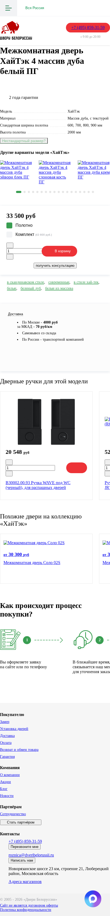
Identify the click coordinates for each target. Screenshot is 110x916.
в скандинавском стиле (25, 282)
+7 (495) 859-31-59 (88, 27)
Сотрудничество (13, 814)
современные (58, 282)
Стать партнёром (20, 822)
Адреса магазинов (25, 881)
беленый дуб (31, 288)
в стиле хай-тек (86, 282)
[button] (18, 192)
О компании (10, 775)
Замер (4, 722)
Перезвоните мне (24, 847)
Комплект (33, 234)
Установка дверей (14, 729)
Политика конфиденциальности (25, 910)
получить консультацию (55, 266)
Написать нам (22, 860)
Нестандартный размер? (24, 141)
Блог (3, 789)
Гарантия (7, 757)
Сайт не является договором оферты (29, 905)
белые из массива (59, 288)
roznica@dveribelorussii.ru (31, 855)
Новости (7, 796)
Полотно (24, 225)
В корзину (63, 251)
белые (11, 288)
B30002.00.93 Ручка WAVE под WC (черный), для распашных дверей (38, 485)
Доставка (7, 736)
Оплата (5, 743)
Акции (5, 782)
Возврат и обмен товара (19, 750)
